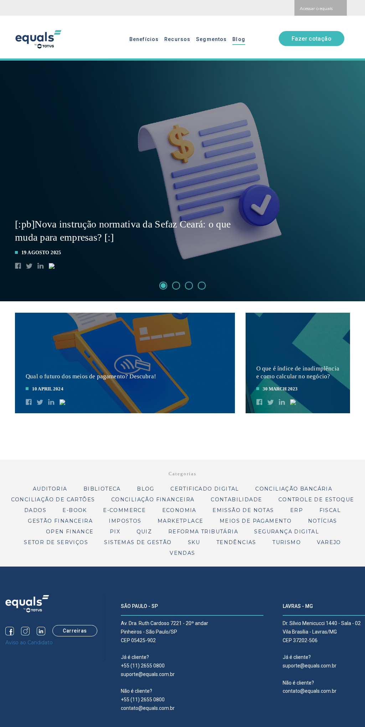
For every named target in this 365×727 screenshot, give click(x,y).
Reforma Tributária (203, 531)
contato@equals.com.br (148, 708)
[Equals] (27, 603)
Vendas (182, 553)
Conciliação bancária (293, 489)
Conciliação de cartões (53, 499)
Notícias (322, 521)
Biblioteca (102, 489)
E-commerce (124, 510)
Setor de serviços (56, 542)
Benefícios (144, 39)
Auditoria (50, 489)
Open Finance (70, 531)
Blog (238, 39)
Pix (115, 531)
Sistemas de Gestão (137, 542)
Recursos (177, 39)
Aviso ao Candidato (29, 642)
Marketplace (180, 521)
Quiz (144, 531)
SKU (194, 542)
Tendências (236, 542)
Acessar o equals (316, 8)
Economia (179, 510)
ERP (296, 510)
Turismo (286, 542)
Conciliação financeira (153, 499)
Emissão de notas (243, 510)
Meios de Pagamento (256, 521)
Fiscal (330, 510)
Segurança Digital (286, 531)
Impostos (125, 521)
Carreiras (75, 631)
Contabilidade (236, 499)
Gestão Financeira (60, 521)
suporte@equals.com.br (148, 674)
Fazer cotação (311, 38)
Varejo (329, 542)
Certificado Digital (204, 489)
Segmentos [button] (211, 39)
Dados (35, 510)
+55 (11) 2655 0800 (143, 666)
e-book (74, 510)
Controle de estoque (316, 499)
